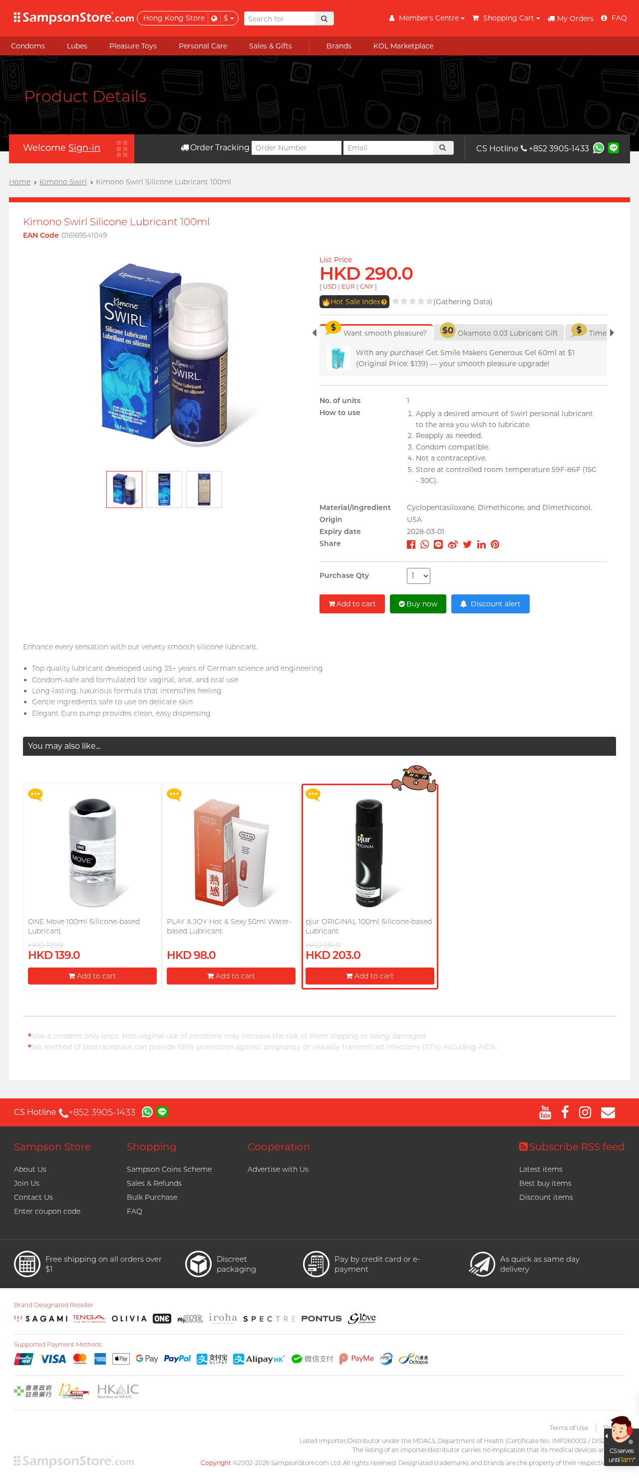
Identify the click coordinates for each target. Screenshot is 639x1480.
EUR (348, 286)
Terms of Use (569, 1428)
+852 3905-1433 (559, 148)
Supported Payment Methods (58, 1345)
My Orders (575, 18)
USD (329, 286)
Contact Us (33, 1197)
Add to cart (356, 603)
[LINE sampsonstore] (613, 147)
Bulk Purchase (152, 1197)
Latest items (541, 1169)
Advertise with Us (278, 1169)
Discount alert (495, 603)
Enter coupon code (47, 1211)
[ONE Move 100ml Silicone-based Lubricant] (92, 853)
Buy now (421, 603)
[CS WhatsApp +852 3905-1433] (598, 147)
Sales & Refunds (154, 1183)
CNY (366, 286)
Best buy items (545, 1183)
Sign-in (84, 147)
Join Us (26, 1183)
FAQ (134, 1211)
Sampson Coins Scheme (169, 1169)
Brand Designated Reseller (53, 1305)
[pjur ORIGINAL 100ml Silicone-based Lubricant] (370, 853)
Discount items (546, 1197)
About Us (30, 1169)
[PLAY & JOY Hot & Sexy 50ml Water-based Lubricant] (231, 853)
